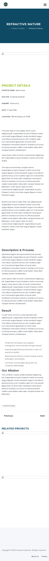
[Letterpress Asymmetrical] (43, 471)
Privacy (44, 556)
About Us (35, 556)
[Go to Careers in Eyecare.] (6, 28)
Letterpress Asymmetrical (24, 452)
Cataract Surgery (9, 406)
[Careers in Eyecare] (5, 4)
